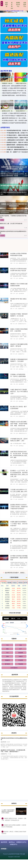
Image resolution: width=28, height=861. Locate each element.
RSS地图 (17, 854)
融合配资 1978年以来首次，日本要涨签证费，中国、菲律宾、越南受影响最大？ (13, 750)
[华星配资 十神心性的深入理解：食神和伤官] (7, 77)
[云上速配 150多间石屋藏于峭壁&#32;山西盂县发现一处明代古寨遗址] (21, 811)
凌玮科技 (7, 607)
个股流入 (14, 582)
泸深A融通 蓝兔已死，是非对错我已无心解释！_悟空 (18, 440)
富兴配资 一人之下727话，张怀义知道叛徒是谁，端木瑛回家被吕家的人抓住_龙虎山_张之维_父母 (19, 473)
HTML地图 (22, 854)
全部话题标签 (14, 668)
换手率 (25, 582)
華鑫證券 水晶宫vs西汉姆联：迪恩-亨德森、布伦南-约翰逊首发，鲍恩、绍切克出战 (19, 423)
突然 (7, 649)
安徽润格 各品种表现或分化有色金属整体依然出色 (13, 232)
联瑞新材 (7, 601)
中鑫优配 (20, 664)
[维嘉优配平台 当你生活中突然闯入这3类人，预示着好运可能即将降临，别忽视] (14, 168)
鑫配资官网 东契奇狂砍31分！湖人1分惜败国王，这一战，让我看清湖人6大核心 (13, 762)
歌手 (20, 649)
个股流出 (20, 582)
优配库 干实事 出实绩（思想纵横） (10, 784)
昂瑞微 (7, 592)
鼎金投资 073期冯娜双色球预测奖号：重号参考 (18, 345)
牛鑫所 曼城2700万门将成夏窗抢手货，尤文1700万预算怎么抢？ (19, 391)
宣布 (20, 645)
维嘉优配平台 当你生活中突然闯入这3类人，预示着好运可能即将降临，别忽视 (13, 174)
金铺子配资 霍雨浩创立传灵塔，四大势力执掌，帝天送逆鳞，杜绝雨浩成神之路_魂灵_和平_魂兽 (19, 454)
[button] (3, 626)
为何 (7, 652)
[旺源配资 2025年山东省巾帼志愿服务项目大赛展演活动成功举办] (14, 205)
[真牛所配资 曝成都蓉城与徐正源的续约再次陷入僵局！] (14, 186)
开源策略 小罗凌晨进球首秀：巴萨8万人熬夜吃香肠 (18, 375)
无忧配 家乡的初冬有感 (7, 774)
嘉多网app (12, 842)
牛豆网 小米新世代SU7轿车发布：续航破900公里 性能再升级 (19, 540)
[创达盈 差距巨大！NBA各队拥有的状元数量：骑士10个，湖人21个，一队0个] (21, 104)
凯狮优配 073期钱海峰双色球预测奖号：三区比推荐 (18, 360)
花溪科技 (7, 588)
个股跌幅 (9, 582)
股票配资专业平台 (21, 842)
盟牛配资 (7, 664)
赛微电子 (7, 590)
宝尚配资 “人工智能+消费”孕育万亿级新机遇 (14, 88)
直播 (7, 656)
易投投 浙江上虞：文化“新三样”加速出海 (11, 223)
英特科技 (7, 595)
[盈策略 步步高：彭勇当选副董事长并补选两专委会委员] (7, 104)
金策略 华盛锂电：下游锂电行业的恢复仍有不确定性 (13, 216)
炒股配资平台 (13, 844)
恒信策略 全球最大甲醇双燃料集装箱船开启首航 (18, 254)
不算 (7, 645)
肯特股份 (7, 599)
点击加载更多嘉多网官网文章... (14, 573)
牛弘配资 (20, 660)
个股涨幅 (3, 583)
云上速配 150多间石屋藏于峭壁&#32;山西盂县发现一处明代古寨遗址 (8, 811)
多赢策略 (20, 652)
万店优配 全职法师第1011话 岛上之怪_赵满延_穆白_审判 (18, 490)
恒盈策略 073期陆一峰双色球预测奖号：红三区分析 (18, 315)
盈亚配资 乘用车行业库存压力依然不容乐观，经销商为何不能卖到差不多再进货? (19, 506)
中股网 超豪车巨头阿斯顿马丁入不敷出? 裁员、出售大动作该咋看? (18, 523)
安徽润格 (2, 235)
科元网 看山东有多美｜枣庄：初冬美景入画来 (14, 120)
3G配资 (21, 656)
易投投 (2, 227)
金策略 (2, 220)
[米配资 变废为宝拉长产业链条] (21, 77)
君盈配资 (7, 660)
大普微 (7, 603)
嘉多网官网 (4, 842)
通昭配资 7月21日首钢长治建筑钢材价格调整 (18, 285)
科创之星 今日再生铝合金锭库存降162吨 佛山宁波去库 (18, 269)
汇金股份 (7, 605)
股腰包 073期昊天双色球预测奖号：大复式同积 (18, 330)
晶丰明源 (7, 597)
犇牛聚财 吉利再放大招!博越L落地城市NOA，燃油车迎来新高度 (19, 558)
